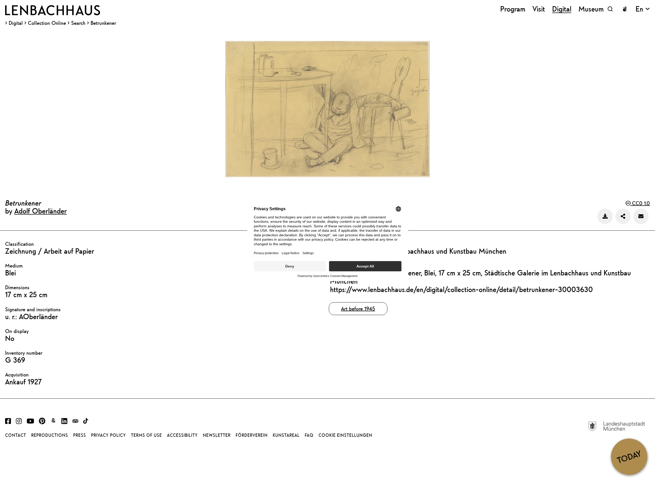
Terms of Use (146, 435)
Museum (591, 9)
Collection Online (47, 23)
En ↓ (643, 9)
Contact (15, 435)
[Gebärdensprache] (624, 9)
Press (79, 435)
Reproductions (49, 435)
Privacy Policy (108, 435)
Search (78, 23)
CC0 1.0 (640, 203)
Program (512, 9)
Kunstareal (286, 435)
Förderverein (252, 435)
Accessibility (182, 435)
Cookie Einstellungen (345, 435)
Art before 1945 (358, 308)
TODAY (629, 456)
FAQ (309, 435)
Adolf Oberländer (40, 210)
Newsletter (217, 435)
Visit (538, 9)
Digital (16, 23)
